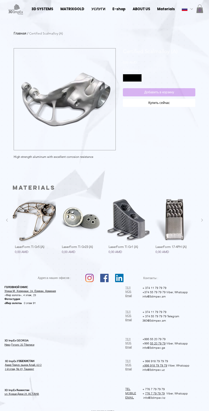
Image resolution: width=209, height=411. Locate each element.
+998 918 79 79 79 (154, 365)
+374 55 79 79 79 (154, 292)
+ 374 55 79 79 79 (154, 316)
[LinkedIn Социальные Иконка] (119, 278)
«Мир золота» (13, 303)
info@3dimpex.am (154, 296)
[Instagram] (89, 278)
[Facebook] (104, 278)
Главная (20, 33)
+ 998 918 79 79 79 (155, 361)
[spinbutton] (132, 77)
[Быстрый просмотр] (34, 220)
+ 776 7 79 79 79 (153, 389)
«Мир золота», (13, 295)
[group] (104, 232)
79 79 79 (158, 393)
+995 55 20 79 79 (154, 339)
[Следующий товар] (202, 220)
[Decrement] (126, 77)
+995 (145, 343)
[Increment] (138, 77)
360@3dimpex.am (154, 320)
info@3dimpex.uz (153, 370)
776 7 (148, 393)
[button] (199, 8)
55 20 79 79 (158, 343)
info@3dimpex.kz (153, 398)
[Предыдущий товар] (6, 220)
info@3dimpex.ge (153, 348)
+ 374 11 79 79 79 (154, 288)
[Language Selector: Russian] (187, 9)
